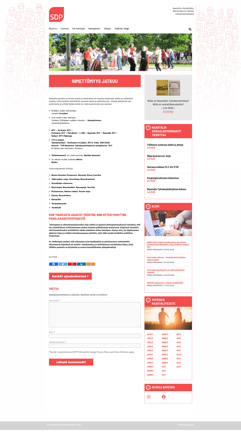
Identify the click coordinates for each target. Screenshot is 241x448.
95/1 (164, 367)
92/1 (164, 371)
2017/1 (150, 334)
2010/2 (150, 358)
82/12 (179, 354)
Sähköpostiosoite (57, 342)
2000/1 (165, 363)
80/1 (179, 367)
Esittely (168, 112)
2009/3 (150, 367)
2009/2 (150, 371)
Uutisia (65, 28)
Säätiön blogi (122, 28)
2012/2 (150, 346)
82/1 (178, 358)
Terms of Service (121, 352)
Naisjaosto (94, 28)
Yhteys (107, 28)
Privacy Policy (103, 352)
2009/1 (150, 375)
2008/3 (165, 334)
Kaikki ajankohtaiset (69, 276)
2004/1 (165, 350)
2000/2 (165, 358)
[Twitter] (62, 264)
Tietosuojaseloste (186, 424)
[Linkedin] (81, 264)
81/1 (178, 363)
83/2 (179, 346)
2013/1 (150, 338)
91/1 (164, 375)
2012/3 (150, 342)
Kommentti (55, 300)
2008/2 (165, 338)
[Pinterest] (72, 264)
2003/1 (165, 354)
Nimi (52, 332)
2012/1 (150, 350)
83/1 (178, 350)
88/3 (179, 334)
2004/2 (165, 346)
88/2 (179, 338)
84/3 (179, 342)
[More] (90, 264)
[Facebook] (53, 264)
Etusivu (53, 28)
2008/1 (165, 342)
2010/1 (150, 363)
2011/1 (150, 354)
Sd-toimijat (78, 28)
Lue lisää (151, 147)
